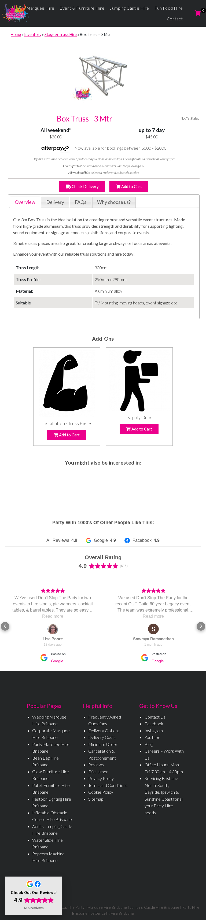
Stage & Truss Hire (61, 34)
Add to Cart (131, 186)
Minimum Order (102, 744)
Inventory (32, 34)
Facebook (154, 723)
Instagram (154, 730)
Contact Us (155, 716)
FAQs (80, 202)
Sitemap (96, 798)
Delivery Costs (102, 737)
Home (16, 34)
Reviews (96, 764)
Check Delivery (85, 186)
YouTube (152, 737)
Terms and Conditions (107, 785)
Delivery (55, 202)
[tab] (25, 202)
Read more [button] (52, 616)
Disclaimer (98, 771)
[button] (5, 626)
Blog (149, 744)
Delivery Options (104, 730)
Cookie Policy (100, 791)
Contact (175, 18)
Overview (25, 202)
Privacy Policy (101, 778)
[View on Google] (52, 629)
